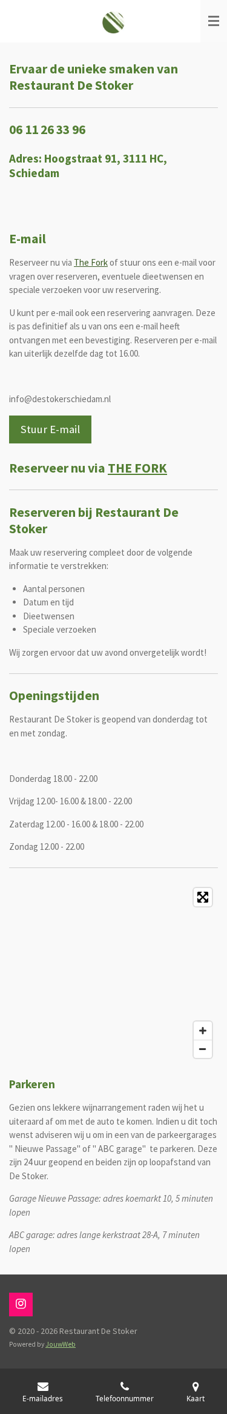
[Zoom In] (203, 1031)
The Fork (91, 262)
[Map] (113, 973)
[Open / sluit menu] (213, 21)
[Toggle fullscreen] (203, 897)
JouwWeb (60, 1344)
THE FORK (137, 468)
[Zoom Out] (203, 1049)
